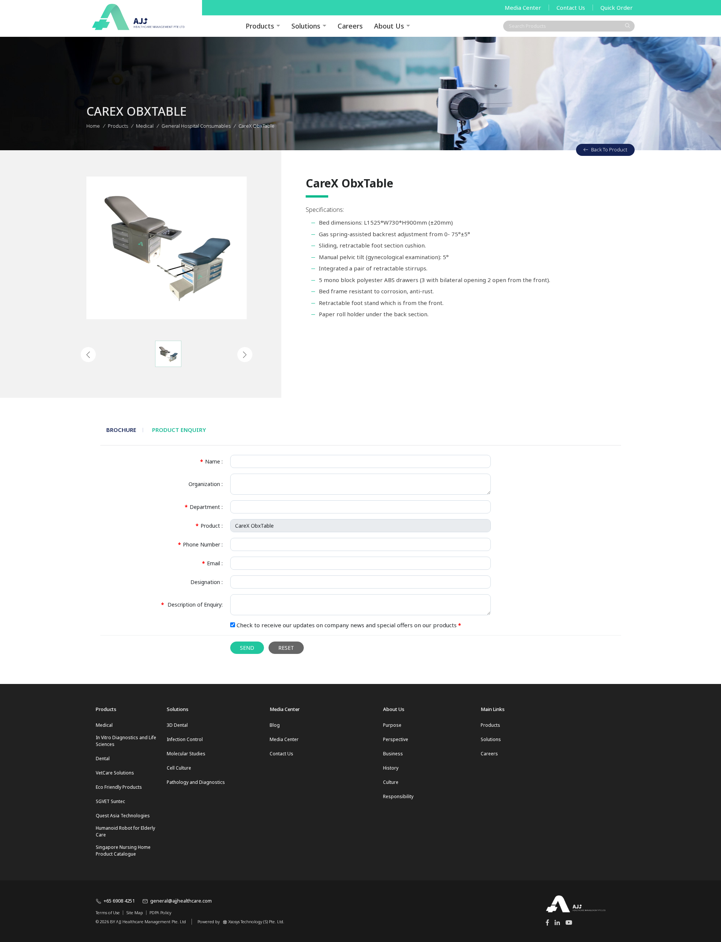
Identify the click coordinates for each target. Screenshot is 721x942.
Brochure (121, 429)
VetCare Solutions (115, 773)
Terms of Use (108, 912)
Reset (286, 647)
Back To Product (609, 149)
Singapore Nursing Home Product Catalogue (123, 850)
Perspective (395, 739)
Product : (209, 525)
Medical (104, 725)
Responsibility (398, 796)
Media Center (523, 8)
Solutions (305, 25)
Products (118, 125)
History (390, 768)
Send (247, 647)
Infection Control (185, 739)
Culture (390, 782)
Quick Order (616, 8)
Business (393, 753)
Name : (211, 461)
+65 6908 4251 (119, 900)
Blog (275, 725)
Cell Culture (179, 768)
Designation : (206, 582)
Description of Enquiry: (192, 604)
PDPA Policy (160, 912)
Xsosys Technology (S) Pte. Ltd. (256, 921)
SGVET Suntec (110, 801)
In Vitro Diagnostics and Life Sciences (126, 740)
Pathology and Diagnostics (196, 782)
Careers (350, 25)
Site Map (134, 912)
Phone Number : (200, 544)
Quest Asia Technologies (123, 815)
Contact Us (571, 8)
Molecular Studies (186, 753)
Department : (204, 506)
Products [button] (260, 25)
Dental (103, 758)
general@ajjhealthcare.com (181, 900)
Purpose (392, 725)
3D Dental (177, 725)
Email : (212, 563)
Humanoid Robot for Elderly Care (125, 831)
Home (93, 125)
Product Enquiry (179, 429)
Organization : (206, 484)
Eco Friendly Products (119, 787)
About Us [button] (389, 25)
